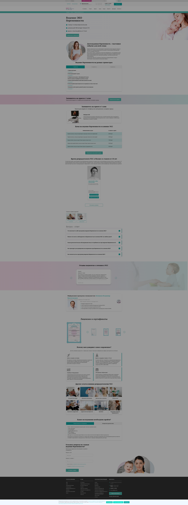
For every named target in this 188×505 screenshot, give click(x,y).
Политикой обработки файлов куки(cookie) (75, 503)
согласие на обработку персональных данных (96, 501)
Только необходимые (118, 502)
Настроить (127, 502)
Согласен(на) (109, 502)
